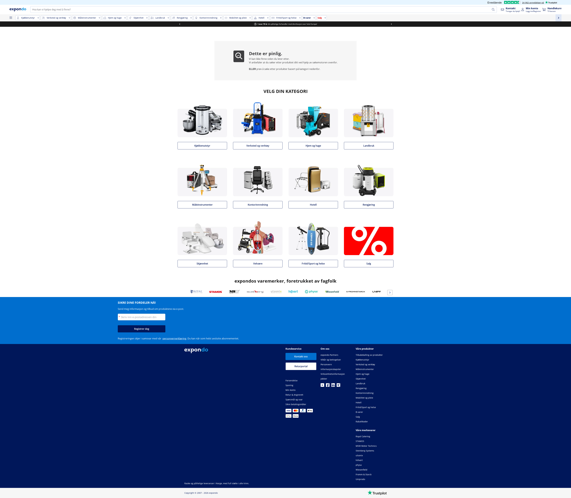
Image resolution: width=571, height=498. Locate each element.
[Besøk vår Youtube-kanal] (322, 386)
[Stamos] (215, 291)
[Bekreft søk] (493, 9)
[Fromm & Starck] (355, 291)
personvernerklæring (174, 338)
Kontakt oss (301, 356)
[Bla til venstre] (179, 24)
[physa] (311, 291)
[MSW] (235, 291)
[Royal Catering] (196, 291)
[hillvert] (293, 291)
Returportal (301, 366)
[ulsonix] (276, 291)
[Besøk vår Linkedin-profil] (333, 386)
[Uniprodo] (380, 291)
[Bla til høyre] (391, 24)
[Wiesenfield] (332, 291)
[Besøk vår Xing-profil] (338, 386)
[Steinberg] (255, 291)
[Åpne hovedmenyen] (11, 18)
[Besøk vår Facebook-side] (328, 386)
